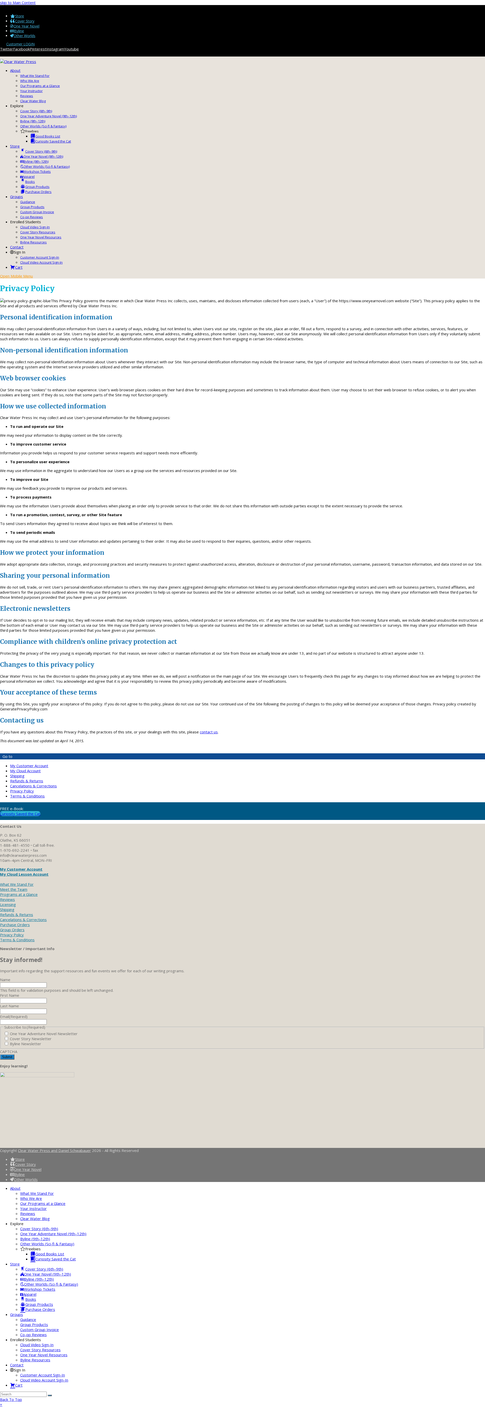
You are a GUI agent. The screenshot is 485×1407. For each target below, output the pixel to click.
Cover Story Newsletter (31, 1038)
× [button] (1, 1404)
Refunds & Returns (26, 780)
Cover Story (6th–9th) (39, 1228)
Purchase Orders (15, 924)
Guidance (28, 1319)
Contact (16, 1364)
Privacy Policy (22, 790)
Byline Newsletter (25, 1043)
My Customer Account (29, 765)
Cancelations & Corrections (33, 785)
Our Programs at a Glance (42, 1203)
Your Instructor (33, 1208)
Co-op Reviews (33, 1334)
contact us (209, 731)
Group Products (34, 1324)
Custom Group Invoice (39, 1329)
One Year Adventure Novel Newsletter (44, 1033)
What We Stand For (17, 884)
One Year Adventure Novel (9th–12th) (53, 1233)
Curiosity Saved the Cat (20, 813)
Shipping (17, 775)
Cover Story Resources (40, 1349)
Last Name (9, 1005)
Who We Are (31, 1198)
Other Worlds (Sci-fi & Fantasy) (47, 1243)
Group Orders (12, 929)
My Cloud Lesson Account (24, 874)
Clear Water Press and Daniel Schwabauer (54, 1150)
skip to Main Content (18, 2)
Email (14, 1016)
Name (5, 979)
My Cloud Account (25, 770)
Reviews (7, 899)
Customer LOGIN (20, 44)
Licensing (8, 904)
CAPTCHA (8, 1051)
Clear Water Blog (35, 1218)
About (15, 1188)
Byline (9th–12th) (35, 1238)
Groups (16, 1314)
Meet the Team (13, 889)
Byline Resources (35, 1359)
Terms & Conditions (27, 795)
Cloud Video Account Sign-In (44, 1380)
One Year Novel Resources (43, 1354)
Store (15, 1263)
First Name (9, 995)
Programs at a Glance (19, 894)
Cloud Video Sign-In (37, 1344)
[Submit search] (50, 1395)
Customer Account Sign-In (42, 1374)
